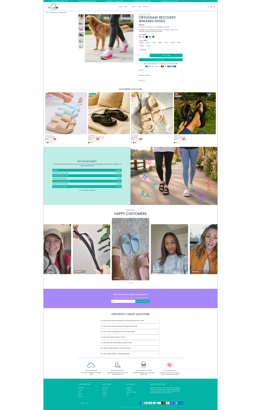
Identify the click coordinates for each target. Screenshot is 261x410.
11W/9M (179, 42)
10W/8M (172, 42)
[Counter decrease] (140, 55)
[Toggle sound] (146, 278)
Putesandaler (134, 137)
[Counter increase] (147, 55)
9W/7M (166, 42)
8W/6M (160, 42)
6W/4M (148, 42)
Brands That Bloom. (136, 407)
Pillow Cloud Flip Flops (180, 137)
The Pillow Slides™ (50, 137)
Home (47, 12)
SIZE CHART (143, 49)
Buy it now (160, 59)
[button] (208, 7)
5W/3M (141, 42)
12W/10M (142, 46)
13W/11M (148, 46)
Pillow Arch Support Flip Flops (96, 137)
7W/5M (154, 42)
